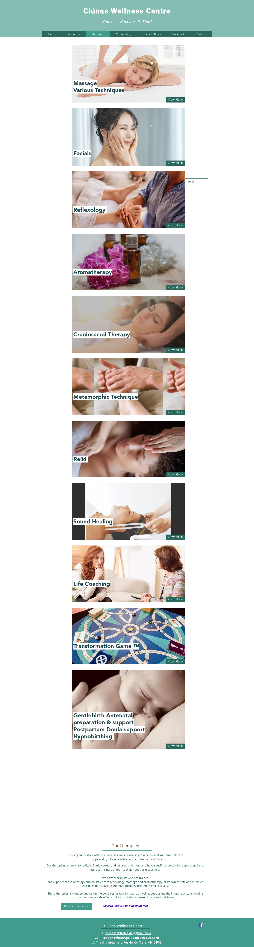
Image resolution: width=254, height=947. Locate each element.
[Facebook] (201, 925)
